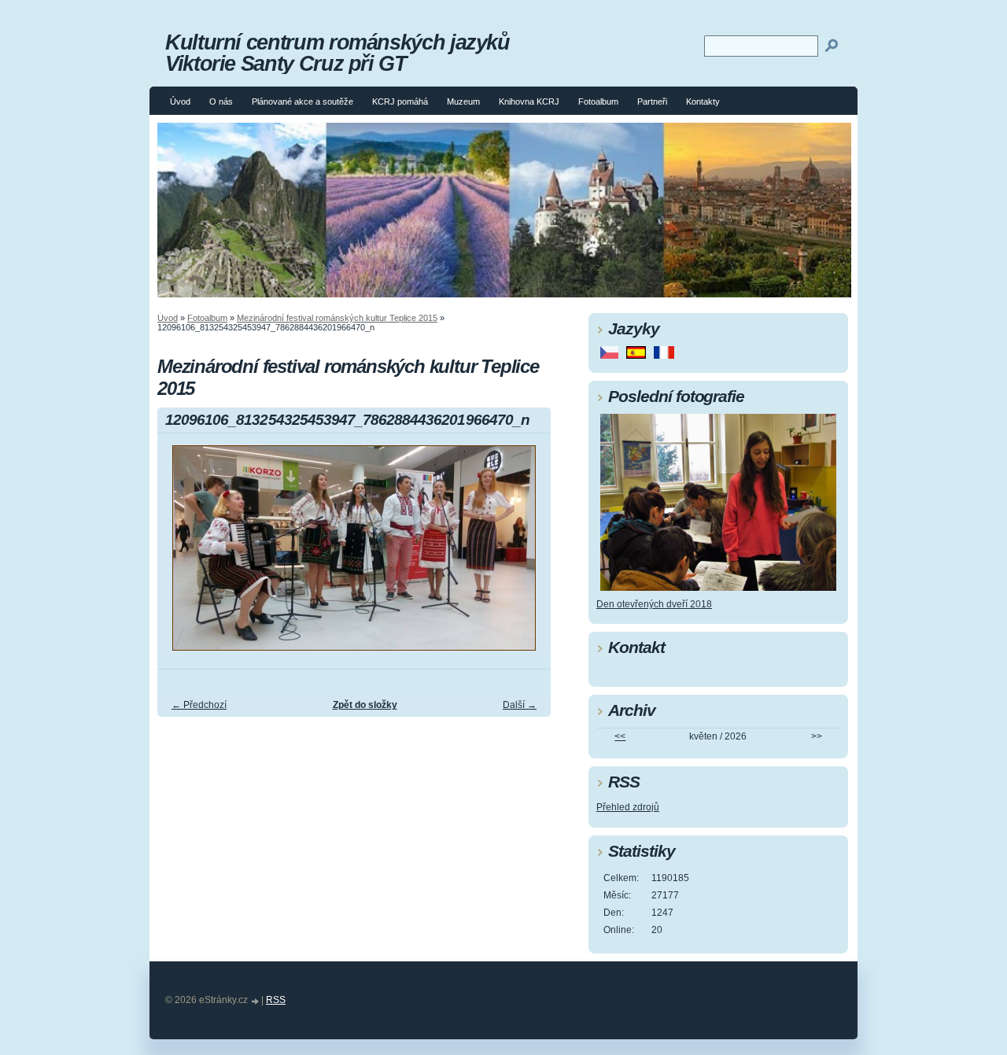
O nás (221, 101)
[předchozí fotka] (183, 555)
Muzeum (463, 101)
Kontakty (703, 101)
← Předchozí (199, 704)
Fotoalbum (598, 101)
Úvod (180, 101)
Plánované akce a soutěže (302, 101)
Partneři (652, 101)
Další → (520, 704)
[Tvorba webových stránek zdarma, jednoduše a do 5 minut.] (255, 1001)
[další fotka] (525, 555)
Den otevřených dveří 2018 (654, 604)
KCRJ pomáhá (400, 101)
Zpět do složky (365, 704)
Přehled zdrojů (627, 807)
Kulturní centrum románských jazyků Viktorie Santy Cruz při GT (337, 53)
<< (619, 736)
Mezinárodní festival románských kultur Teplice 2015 (337, 318)
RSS (276, 999)
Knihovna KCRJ (529, 101)
